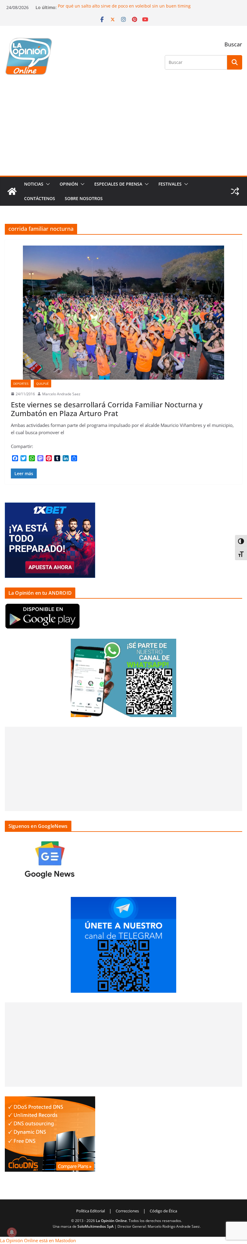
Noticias (33, 184)
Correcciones (127, 1211)
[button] (46, 184)
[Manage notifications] (12, 1232)
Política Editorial (90, 1211)
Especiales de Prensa (118, 184)
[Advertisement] (123, 130)
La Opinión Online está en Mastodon (38, 1240)
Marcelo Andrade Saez (61, 393)
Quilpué (42, 383)
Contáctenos (39, 198)
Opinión (69, 184)
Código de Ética (163, 1211)
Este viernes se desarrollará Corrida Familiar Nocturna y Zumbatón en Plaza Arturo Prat (106, 409)
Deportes (20, 383)
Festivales (170, 184)
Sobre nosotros (84, 198)
